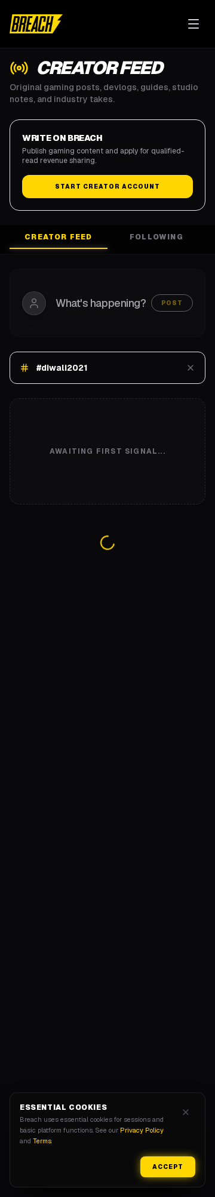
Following (156, 237)
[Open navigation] (193, 24)
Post (172, 303)
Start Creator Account (107, 186)
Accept (167, 1167)
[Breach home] (36, 23)
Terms (42, 1141)
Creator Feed (58, 237)
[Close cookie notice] (185, 1112)
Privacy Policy (142, 1130)
